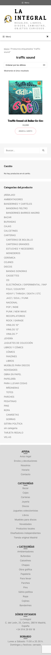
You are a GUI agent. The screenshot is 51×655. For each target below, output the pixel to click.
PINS (6, 405)
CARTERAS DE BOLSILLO (19, 239)
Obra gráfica (25, 569)
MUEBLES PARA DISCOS (17, 365)
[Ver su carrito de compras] (47, 37)
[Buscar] (43, 150)
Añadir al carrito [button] (25, 131)
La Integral (31, 14)
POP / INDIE (12, 307)
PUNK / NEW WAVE (16, 311)
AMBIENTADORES (13, 199)
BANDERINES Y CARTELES (18, 204)
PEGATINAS (10, 401)
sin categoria (10, 428)
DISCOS (8, 266)
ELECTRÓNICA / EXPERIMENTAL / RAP (26, 284)
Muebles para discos (25, 519)
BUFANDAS (10, 221)
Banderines (26, 605)
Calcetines (25, 560)
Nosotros (25, 465)
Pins (25, 587)
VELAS (7, 437)
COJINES (8, 262)
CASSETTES (12, 275)
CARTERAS (10, 235)
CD (7, 280)
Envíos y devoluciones (25, 461)
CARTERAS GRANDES (17, 244)
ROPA (7, 410)
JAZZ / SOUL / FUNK (17, 298)
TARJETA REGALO (13, 432)
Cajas (26, 492)
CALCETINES (11, 230)
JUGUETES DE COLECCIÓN (18, 343)
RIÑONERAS (12, 387)
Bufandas (26, 556)
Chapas (26, 565)
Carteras (25, 497)
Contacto (25, 474)
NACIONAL (12, 302)
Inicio (6, 49)
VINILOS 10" (12, 325)
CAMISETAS (12, 414)
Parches (25, 583)
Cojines (25, 601)
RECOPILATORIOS (15, 316)
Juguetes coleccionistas (25, 510)
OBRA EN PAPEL (12, 374)
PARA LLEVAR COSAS (15, 383)
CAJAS (7, 226)
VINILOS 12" (12, 329)
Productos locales (25, 528)
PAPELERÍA (10, 379)
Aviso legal (25, 456)
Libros (25, 515)
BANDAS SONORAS (16, 271)
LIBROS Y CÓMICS (13, 347)
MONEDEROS (13, 253)
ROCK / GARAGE (15, 320)
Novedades (25, 524)
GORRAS (10, 419)
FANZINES (11, 356)
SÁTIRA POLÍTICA (13, 423)
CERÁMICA (9, 257)
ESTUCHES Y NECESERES (20, 248)
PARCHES (9, 396)
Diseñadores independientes (25, 533)
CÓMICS (10, 352)
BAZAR (7, 217)
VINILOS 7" (12, 334)
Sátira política (25, 592)
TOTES (9, 392)
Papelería (25, 574)
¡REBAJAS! (9, 195)
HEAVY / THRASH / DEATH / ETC (23, 293)
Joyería (25, 501)
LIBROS (10, 361)
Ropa (25, 596)
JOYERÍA (8, 338)
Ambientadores (25, 551)
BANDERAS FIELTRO (17, 208)
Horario (25, 470)
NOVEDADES (10, 370)
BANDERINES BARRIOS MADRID (23, 213)
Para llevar (25, 578)
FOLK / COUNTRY (15, 289)
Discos (25, 506)
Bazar (25, 488)
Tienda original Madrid (25, 537)
